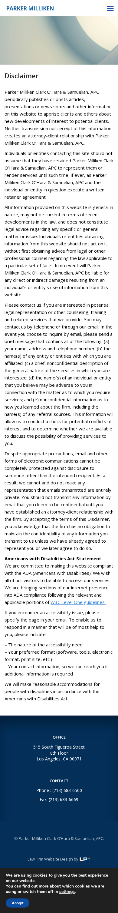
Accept (17, 903)
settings (67, 891)
